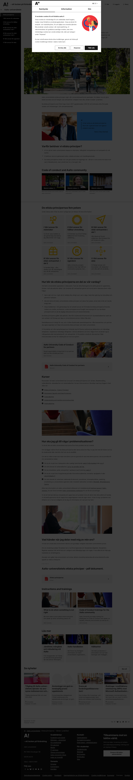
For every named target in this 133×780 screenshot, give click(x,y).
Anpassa (77, 48)
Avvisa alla (62, 48)
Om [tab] (89, 9)
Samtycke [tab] (43, 9)
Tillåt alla (91, 48)
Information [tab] (66, 9)
